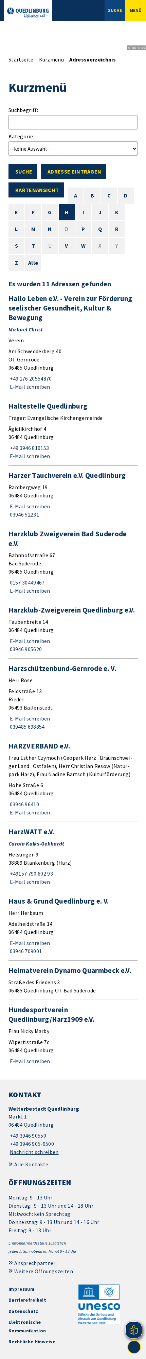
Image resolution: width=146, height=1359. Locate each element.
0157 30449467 (26, 582)
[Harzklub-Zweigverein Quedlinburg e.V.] (73, 629)
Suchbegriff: (23, 110)
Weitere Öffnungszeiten (43, 1271)
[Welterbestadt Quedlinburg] (73, 1130)
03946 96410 (23, 804)
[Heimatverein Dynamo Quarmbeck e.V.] (73, 980)
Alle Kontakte (31, 1164)
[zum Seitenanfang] (134, 1347)
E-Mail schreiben (29, 386)
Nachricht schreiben (34, 1152)
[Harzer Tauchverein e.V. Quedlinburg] (73, 495)
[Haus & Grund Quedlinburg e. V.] (73, 925)
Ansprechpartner (35, 1263)
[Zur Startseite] (28, 12)
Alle (33, 262)
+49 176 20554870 (30, 378)
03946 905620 (25, 649)
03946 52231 (23, 514)
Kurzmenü (51, 59)
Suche (23, 171)
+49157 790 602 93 (30, 873)
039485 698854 (26, 726)
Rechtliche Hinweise (31, 1342)
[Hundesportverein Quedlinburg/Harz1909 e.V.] (73, 1035)
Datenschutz (23, 1311)
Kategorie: (21, 136)
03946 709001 (25, 951)
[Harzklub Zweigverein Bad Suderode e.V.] (73, 562)
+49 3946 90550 (27, 1135)
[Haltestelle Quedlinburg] (73, 430)
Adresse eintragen (74, 171)
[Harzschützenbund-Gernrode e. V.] (73, 697)
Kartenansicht (37, 190)
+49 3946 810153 (28, 447)
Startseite (20, 59)
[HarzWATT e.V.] (73, 856)
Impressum (21, 1289)
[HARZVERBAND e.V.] (73, 778)
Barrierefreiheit (27, 1300)
